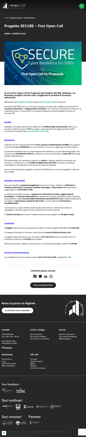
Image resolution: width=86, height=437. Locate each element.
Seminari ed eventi (67, 334)
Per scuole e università (39, 339)
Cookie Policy (15, 436)
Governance (7, 359)
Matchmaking (65, 339)
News (32, 363)
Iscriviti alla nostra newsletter (17, 310)
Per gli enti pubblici (38, 336)
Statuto (33, 365)
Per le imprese (36, 334)
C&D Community (9, 363)
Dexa (34, 436)
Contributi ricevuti (38, 368)
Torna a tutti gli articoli (43, 285)
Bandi (7, 33)
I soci (4, 361)
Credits (22, 436)
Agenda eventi (36, 361)
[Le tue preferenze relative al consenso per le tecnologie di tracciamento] (4, 433)
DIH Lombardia (8, 365)
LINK (69, 257)
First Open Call (48, 102)
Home (6, 18)
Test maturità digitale (68, 336)
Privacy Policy (6, 436)
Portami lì (8, 347)
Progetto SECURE (25, 102)
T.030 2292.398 (7, 334)
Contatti (33, 359)
